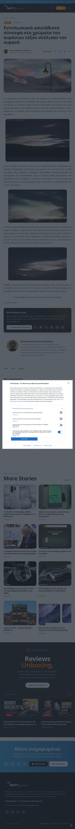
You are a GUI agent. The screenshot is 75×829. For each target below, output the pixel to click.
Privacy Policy (48, 445)
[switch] (60, 412)
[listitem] (37, 408)
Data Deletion (27, 445)
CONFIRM (24, 439)
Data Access (37, 445)
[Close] (69, 383)
